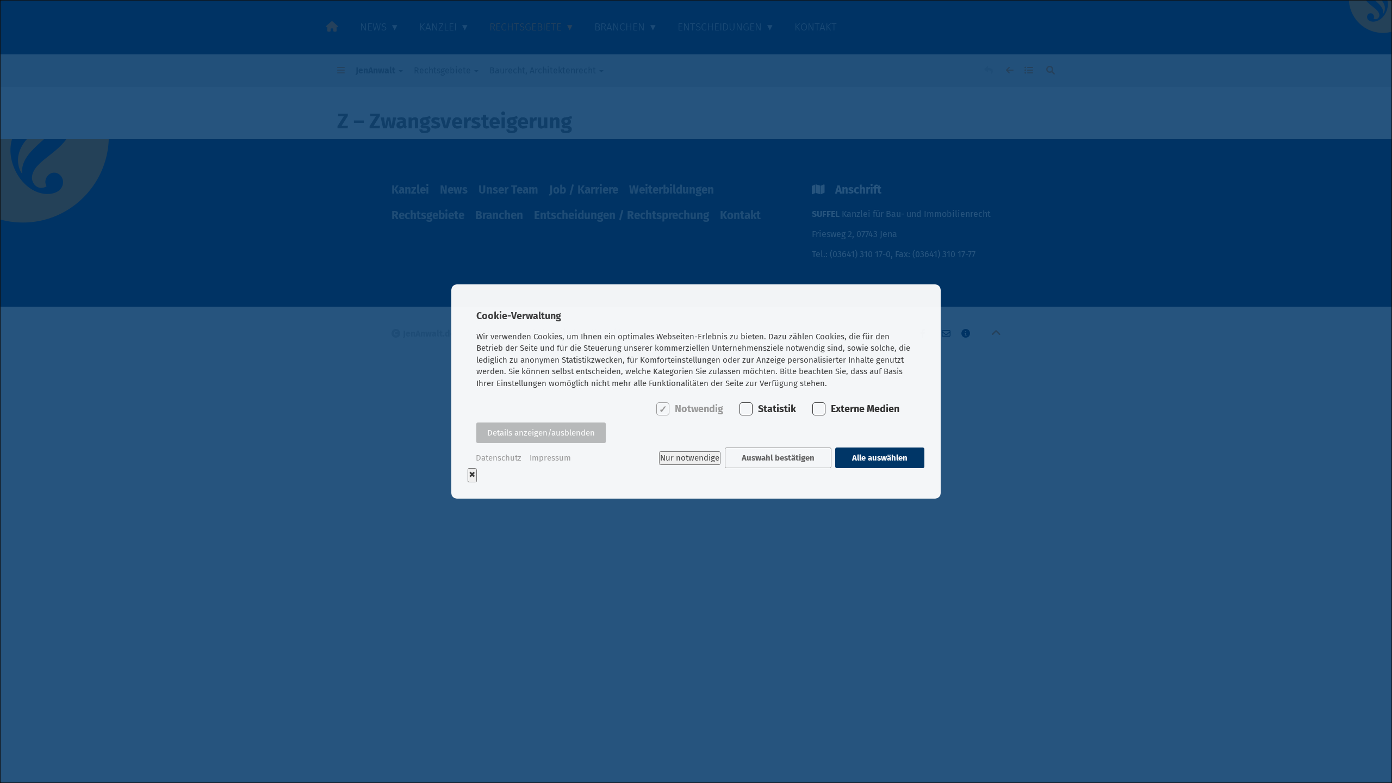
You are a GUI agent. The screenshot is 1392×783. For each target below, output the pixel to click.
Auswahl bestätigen (778, 458)
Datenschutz (498, 458)
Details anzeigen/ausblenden (541, 433)
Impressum (550, 458)
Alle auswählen (880, 458)
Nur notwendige (689, 458)
